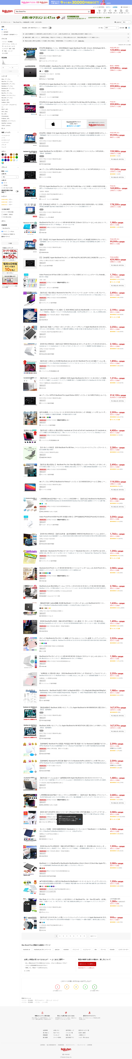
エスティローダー (123, 949)
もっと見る (27, 970)
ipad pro (57, 949)
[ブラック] (3, 154)
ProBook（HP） (6, 118)
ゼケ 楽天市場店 (45, 700)
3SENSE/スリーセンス (47, 616)
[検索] (93, 12)
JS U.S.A (43, 337)
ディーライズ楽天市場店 (47, 403)
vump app (43, 232)
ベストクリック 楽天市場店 (48, 425)
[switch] (17, 191)
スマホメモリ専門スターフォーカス (50, 822)
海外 (7, 171)
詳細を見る (81, 41)
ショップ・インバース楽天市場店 (50, 97)
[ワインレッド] (5, 157)
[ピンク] (3, 157)
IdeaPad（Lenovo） (7, 123)
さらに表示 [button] (5, 53)
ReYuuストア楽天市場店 (47, 79)
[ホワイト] (8, 154)
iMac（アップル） (6, 79)
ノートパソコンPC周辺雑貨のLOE (50, 371)
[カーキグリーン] (17, 154)
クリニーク (76, 949)
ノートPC (45, 1002)
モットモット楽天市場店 (47, 474)
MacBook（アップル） (7, 86)
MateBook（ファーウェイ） (9, 121)
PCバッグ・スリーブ (52, 1000)
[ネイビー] (5, 160)
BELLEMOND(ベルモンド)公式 (49, 511)
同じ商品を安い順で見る (117, 159)
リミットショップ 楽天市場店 (49, 683)
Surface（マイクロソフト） (9, 95)
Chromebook (5, 116)
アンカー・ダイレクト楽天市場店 (50, 287)
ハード (3, 137)
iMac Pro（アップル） (7, 81)
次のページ (93, 936)
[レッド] (8, 157)
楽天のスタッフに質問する (87, 964)
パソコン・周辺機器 (27, 1000)
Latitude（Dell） (6, 102)
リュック (4, 147)
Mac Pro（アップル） (7, 93)
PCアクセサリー (39, 1000)
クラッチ (4, 144)
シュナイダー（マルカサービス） (9, 106)
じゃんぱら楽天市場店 (47, 265)
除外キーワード (6, 236)
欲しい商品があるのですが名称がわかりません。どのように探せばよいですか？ (46, 963)
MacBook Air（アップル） (8, 88)
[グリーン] (17, 157)
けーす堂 (43, 651)
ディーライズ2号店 (46, 177)
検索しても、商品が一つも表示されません (37, 967)
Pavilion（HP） (6, 90)
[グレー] (5, 154)
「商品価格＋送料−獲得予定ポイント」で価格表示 (34, 27)
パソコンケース (6, 135)
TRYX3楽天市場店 (46, 164)
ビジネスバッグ (6, 140)
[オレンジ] (11, 157)
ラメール (103, 949)
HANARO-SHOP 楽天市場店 (48, 876)
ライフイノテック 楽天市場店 (49, 302)
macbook (66, 949)
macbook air (26, 949)
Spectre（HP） (6, 100)
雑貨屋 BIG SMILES (46, 457)
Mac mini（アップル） (7, 97)
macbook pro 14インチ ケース (42, 949)
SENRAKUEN (45, 146)
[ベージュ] (14, 154)
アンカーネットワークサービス (49, 61)
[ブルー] (3, 160)
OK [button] (80, 819)
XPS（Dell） (5, 111)
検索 (10, 71)
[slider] (1, 64)
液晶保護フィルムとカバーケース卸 (50, 596)
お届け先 (4, 173)
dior (96, 949)
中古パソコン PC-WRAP (47, 217)
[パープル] (8, 160)
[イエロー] (14, 157)
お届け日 (4, 180)
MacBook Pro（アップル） (9, 84)
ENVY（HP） (5, 109)
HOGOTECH (44, 320)
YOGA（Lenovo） (6, 125)
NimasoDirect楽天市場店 (47, 354)
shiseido (112, 949)
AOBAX (43, 894)
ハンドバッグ (5, 142)
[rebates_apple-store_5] (76, 124)
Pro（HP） (4, 114)
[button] (125, 7)
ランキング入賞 (116, 282)
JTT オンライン (45, 912)
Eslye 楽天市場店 (45, 753)
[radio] (2, 29)
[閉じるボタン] (128, 34)
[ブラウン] (11, 154)
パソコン (37, 1002)
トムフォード (87, 949)
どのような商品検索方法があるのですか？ (37, 965)
